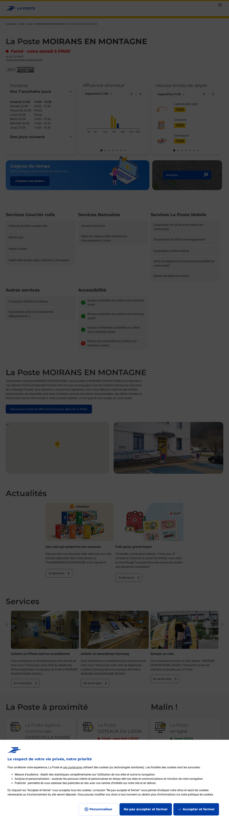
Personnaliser (100, 809)
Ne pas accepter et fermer (146, 809)
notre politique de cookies (197, 794)
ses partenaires (72, 767)
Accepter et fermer (199, 809)
